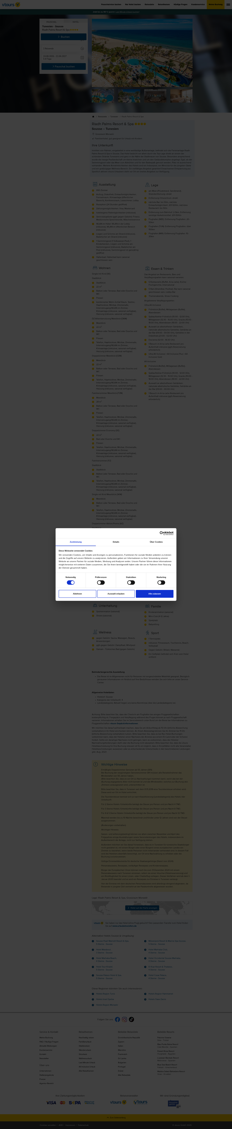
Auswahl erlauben (116, 594)
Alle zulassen (154, 594)
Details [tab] (116, 542)
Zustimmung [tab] (76, 542)
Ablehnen (77, 594)
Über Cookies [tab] (156, 542)
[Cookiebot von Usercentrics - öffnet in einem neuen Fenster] (161, 533)
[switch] (101, 582)
